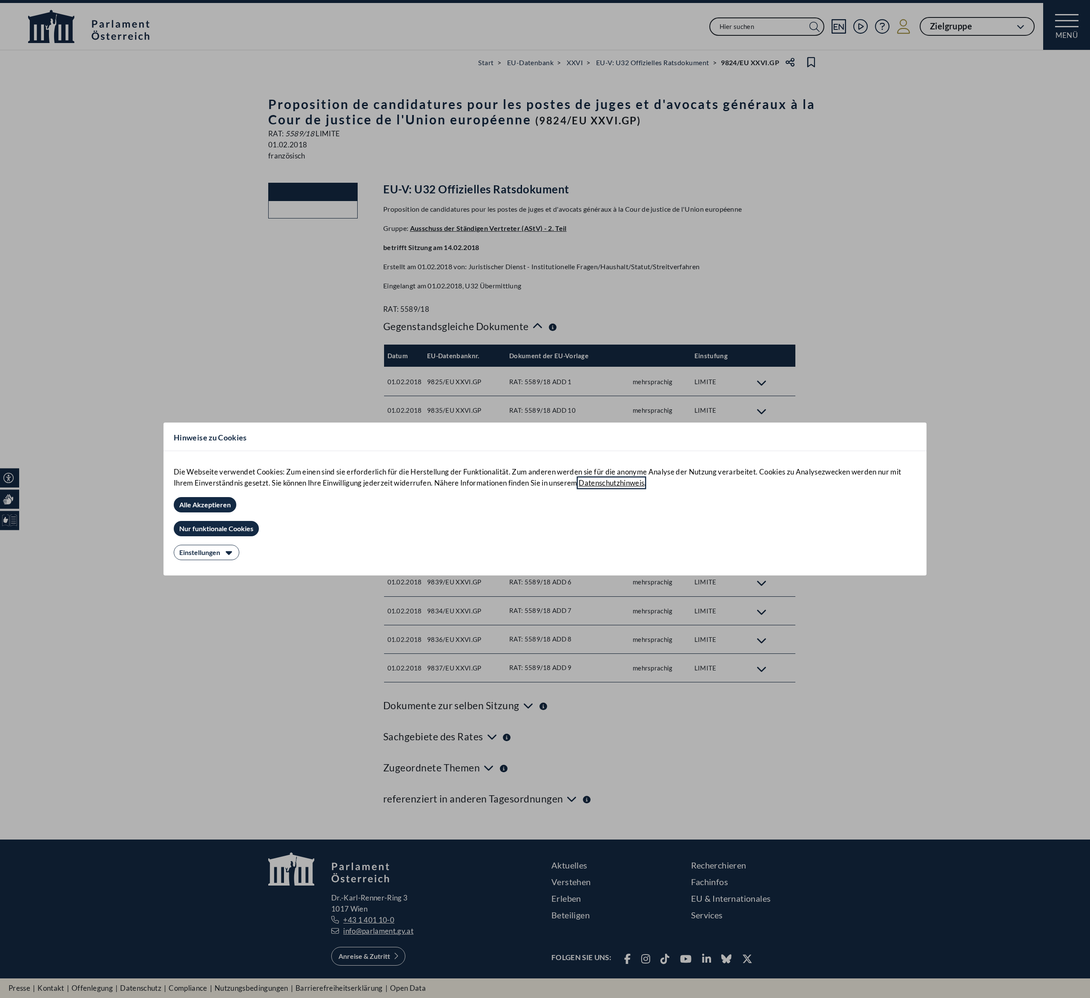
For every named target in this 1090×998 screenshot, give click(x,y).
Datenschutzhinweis (611, 482)
